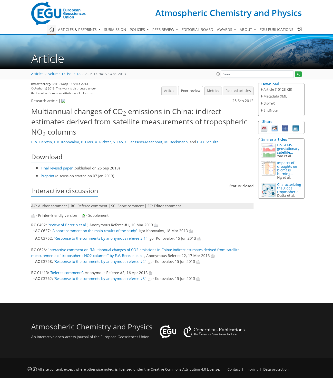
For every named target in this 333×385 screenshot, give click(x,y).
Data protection (276, 369)
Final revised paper (57, 168)
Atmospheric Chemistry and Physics (228, 13)
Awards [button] (225, 29)
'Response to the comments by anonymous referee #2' (100, 261)
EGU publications (276, 29)
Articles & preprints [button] (78, 29)
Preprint (47, 175)
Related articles (238, 91)
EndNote (271, 110)
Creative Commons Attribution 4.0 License (185, 369)
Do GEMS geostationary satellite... (288, 149)
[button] (218, 74)
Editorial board (197, 29)
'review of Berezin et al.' (68, 224)
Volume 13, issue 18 (64, 74)
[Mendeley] (264, 127)
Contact (233, 369)
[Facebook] (285, 127)
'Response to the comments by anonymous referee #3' (100, 278)
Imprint (251, 369)
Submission (115, 29)
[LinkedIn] (295, 127)
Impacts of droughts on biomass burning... (287, 168)
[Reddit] (274, 127)
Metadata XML (275, 96)
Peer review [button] (163, 29)
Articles (37, 74)
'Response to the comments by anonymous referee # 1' (100, 238)
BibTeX (269, 103)
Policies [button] (138, 29)
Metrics (213, 91)
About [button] (246, 29)
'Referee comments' (66, 272)
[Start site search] (298, 74)
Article (169, 91)
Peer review (190, 91)
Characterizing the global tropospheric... (289, 188)
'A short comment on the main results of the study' (94, 230)
